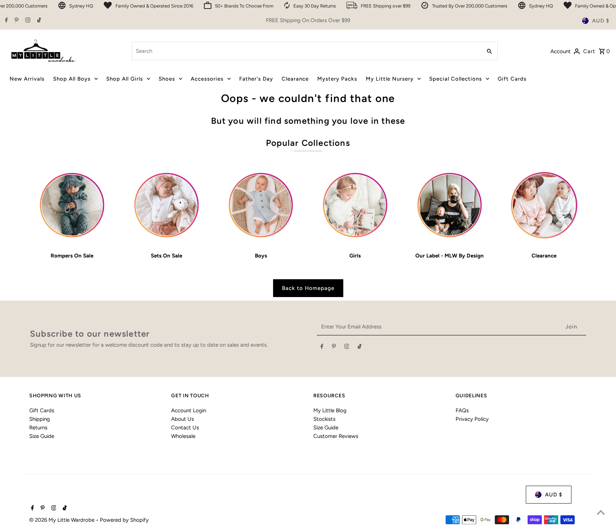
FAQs (462, 410)
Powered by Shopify (124, 520)
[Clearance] (544, 205)
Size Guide (41, 436)
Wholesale (183, 436)
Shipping (39, 419)
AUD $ (600, 20)
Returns (38, 427)
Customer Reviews (335, 436)
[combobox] (306, 51)
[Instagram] (27, 21)
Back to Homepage (308, 288)
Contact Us (185, 427)
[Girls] (355, 205)
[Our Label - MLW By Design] (449, 205)
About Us (182, 419)
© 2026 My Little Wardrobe (62, 520)
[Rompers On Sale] (72, 205)
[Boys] (261, 205)
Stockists (324, 419)
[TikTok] (38, 21)
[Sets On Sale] (166, 205)
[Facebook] (5, 21)
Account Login (188, 410)
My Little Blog (329, 410)
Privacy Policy (472, 419)
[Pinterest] (16, 21)
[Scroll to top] (601, 512)
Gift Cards (41, 410)
